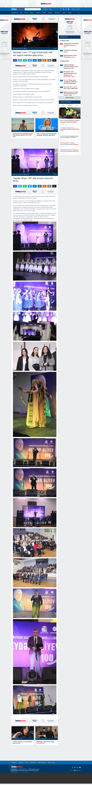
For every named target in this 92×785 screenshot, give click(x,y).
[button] (54, 60)
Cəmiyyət (38, 12)
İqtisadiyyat (57, 12)
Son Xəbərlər (15, 12)
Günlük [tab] (62, 105)
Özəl (21, 12)
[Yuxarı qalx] (88, 781)
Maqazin (50, 12)
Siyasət (32, 12)
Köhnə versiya (51, 762)
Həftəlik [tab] (69, 105)
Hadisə (44, 12)
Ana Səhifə (14, 762)
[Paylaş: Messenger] (30, 60)
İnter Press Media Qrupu (23, 769)
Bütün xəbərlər (70, 97)
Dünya (26, 12)
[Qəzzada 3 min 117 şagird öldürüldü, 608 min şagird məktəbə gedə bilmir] (35, 35)
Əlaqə (50, 9)
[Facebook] (72, 767)
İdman (64, 12)
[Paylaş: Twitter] (20, 60)
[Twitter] (75, 767)
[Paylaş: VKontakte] (40, 60)
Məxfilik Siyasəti (42, 762)
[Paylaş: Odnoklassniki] (44, 60)
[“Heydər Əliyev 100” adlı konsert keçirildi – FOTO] (35, 161)
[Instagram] (77, 767)
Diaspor (70, 12)
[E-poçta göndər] (49, 60)
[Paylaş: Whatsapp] (25, 60)
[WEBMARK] (75, 770)
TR (79, 9)
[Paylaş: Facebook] (15, 60)
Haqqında (45, 9)
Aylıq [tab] (77, 105)
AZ (74, 9)
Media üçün (33, 762)
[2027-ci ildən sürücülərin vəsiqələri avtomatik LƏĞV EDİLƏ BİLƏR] (69, 113)
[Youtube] (80, 767)
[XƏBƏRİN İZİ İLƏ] (18, 9)
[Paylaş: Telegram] (35, 60)
